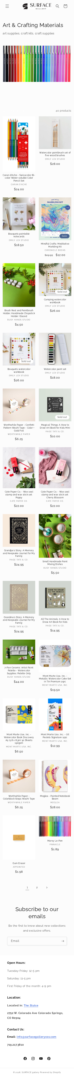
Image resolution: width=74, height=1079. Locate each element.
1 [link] (27, 887)
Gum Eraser (19, 863)
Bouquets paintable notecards (19, 235)
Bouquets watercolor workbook (19, 370)
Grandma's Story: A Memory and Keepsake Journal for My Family (19, 620)
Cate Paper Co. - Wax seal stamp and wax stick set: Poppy (19, 495)
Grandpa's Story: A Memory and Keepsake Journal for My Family (19, 553)
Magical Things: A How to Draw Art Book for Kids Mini (55, 426)
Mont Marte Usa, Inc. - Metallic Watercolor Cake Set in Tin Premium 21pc (55, 679)
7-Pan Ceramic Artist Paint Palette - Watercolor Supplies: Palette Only (18, 670)
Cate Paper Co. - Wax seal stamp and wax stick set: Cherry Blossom (55, 495)
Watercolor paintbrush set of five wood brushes (55, 154)
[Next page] (47, 888)
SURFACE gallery (30, 1072)
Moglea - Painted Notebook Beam (55, 797)
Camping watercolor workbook (55, 301)
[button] (7, 6)
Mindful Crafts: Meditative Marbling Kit (55, 245)
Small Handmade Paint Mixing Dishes (55, 563)
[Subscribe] (63, 941)
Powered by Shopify (50, 1072)
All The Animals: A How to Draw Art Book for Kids (55, 620)
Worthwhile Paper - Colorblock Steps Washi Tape (19, 797)
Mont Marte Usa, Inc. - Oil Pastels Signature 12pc (55, 736)
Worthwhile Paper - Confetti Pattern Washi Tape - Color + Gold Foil (18, 428)
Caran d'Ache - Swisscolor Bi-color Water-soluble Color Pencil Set (19, 178)
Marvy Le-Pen (55, 841)
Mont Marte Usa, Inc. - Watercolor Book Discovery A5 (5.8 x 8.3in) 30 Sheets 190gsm (19, 738)
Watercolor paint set (55, 369)
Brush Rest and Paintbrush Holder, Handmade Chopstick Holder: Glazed (19, 313)
